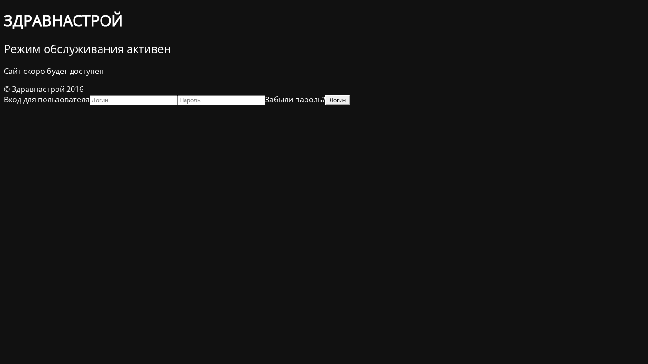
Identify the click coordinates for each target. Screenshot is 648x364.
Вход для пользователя (47, 99)
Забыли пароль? (295, 99)
